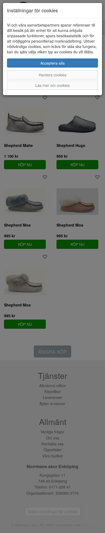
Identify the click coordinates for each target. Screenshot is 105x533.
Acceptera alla (52, 63)
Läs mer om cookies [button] (52, 85)
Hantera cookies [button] (52, 74)
